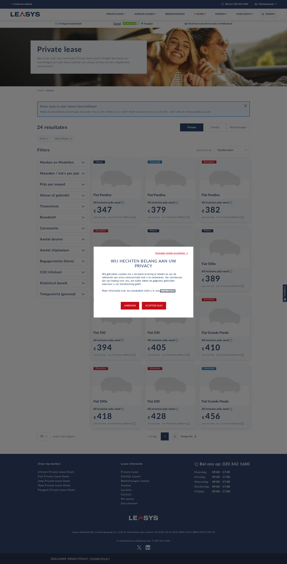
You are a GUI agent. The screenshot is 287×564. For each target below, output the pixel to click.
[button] (171, 253)
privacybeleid (167, 291)
